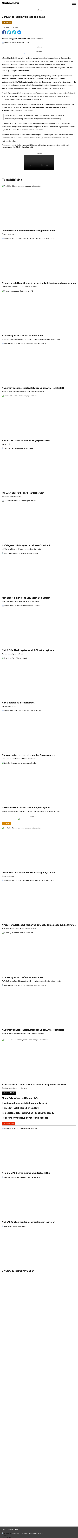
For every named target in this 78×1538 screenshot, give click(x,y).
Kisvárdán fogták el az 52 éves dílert (20, 1108)
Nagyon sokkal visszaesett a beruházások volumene (28, 755)
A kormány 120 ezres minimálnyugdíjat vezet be (26, 440)
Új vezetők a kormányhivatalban (18, 1271)
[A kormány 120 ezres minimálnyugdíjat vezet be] (39, 416)
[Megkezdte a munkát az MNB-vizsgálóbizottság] (39, 573)
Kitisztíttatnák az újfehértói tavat (18, 703)
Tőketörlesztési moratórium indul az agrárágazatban (28, 231)
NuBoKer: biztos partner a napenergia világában (26, 808)
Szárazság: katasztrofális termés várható (23, 336)
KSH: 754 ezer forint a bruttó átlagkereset (23, 493)
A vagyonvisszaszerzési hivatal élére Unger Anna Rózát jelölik (33, 388)
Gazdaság (7, 22)
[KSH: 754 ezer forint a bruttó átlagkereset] (39, 469)
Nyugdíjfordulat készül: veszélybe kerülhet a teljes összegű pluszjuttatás (39, 283)
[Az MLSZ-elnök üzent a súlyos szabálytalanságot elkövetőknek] (39, 1060)
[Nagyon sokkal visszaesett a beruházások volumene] (39, 731)
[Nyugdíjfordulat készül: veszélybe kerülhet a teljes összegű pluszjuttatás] (39, 259)
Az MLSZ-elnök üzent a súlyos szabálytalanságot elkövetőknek (34, 1084)
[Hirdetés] (39, 53)
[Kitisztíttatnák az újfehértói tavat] (39, 678)
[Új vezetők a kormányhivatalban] (39, 1247)
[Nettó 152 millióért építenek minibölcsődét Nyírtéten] (39, 626)
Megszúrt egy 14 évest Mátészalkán (20, 1098)
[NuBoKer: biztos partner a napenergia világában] (39, 783)
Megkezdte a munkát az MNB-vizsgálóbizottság (26, 598)
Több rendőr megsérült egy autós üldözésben (25, 1118)
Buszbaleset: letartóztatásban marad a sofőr (25, 1103)
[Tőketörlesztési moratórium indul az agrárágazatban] (39, 206)
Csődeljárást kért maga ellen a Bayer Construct (26, 545)
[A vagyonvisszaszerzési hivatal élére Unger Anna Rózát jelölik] (39, 364)
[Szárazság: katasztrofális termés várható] (39, 311)
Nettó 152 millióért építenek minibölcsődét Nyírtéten (28, 650)
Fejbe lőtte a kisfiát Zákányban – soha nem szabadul (28, 1113)
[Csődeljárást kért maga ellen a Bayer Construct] (39, 521)
